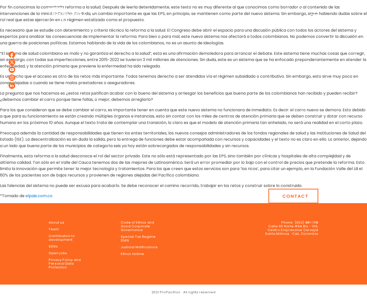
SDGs (53, 246)
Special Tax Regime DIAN (138, 238)
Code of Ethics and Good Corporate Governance (137, 226)
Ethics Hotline (132, 254)
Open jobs (58, 253)
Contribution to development (62, 237)
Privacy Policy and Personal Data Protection (65, 263)
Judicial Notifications (139, 247)
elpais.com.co (38, 196)
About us (56, 222)
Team (54, 229)
